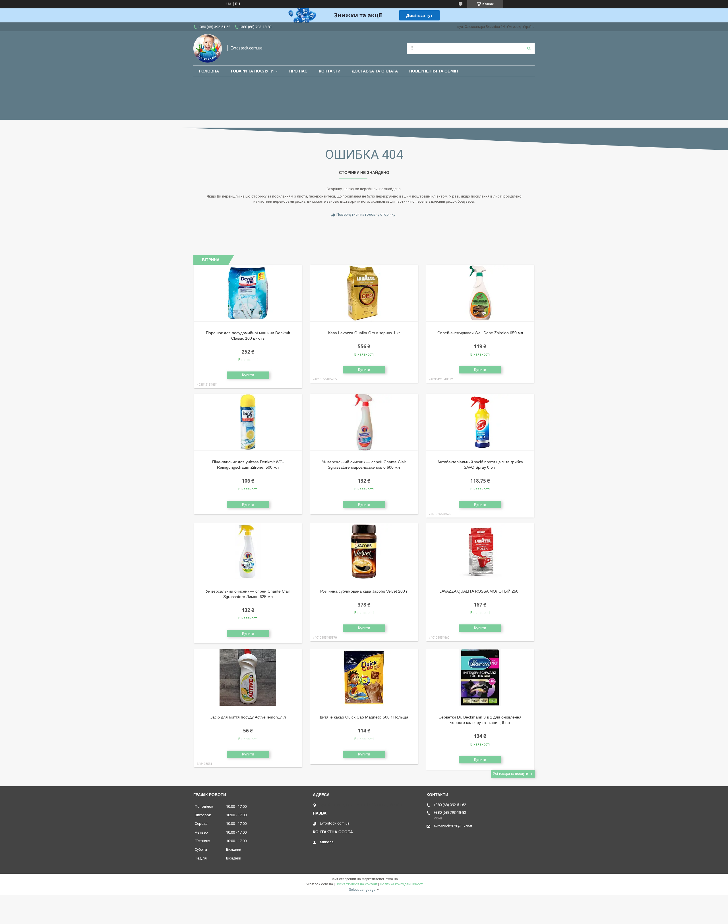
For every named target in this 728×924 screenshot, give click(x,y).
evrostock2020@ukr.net (453, 826)
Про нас (298, 71)
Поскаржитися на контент (356, 884)
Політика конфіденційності (401, 884)
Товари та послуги (252, 71)
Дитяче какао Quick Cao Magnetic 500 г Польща (364, 717)
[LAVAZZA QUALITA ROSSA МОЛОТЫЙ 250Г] (480, 551)
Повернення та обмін (433, 71)
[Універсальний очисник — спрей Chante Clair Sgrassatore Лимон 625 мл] (248, 551)
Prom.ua (391, 879)
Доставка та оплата (375, 71)
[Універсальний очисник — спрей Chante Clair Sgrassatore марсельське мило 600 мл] (364, 422)
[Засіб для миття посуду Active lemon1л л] (248, 677)
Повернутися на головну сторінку (365, 214)
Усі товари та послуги (510, 774)
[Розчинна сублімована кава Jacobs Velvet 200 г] (364, 551)
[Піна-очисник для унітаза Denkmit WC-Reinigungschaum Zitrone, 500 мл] (248, 422)
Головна (209, 71)
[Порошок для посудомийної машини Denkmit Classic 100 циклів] (248, 293)
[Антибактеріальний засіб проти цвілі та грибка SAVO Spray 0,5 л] (480, 422)
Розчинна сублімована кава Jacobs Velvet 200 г (364, 591)
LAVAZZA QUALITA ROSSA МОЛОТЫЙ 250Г (480, 591)
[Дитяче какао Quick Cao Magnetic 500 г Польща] (364, 677)
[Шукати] (529, 48)
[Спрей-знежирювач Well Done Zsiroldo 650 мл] (480, 293)
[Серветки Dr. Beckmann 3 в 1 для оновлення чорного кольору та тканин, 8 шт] (480, 677)
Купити (248, 375)
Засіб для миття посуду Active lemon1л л (248, 717)
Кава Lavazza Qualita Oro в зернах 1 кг (364, 333)
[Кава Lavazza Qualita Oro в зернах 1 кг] (364, 293)
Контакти (329, 71)
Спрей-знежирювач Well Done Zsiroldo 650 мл (480, 333)
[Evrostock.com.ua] (207, 48)
